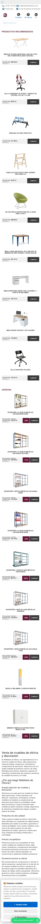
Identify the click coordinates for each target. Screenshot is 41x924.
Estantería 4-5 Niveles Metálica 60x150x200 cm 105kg (20, 452)
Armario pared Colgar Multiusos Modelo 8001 (20, 728)
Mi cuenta (28, 17)
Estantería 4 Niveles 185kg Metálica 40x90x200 (20, 610)
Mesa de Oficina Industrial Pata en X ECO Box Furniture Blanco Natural (20, 55)
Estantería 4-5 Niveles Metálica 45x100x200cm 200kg (20, 531)
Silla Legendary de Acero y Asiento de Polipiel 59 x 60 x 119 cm (20, 94)
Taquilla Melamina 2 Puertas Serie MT (20, 688)
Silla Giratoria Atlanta (20, 370)
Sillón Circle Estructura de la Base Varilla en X (20, 213)
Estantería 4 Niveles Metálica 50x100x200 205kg (20, 492)
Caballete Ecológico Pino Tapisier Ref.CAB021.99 (20, 173)
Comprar (33, 62)
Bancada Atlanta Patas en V (20, 133)
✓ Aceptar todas (20, 904)
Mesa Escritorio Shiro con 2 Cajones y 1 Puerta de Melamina (20, 291)
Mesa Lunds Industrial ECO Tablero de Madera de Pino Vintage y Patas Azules (20, 252)
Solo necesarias (20, 911)
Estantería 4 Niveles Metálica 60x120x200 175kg (20, 650)
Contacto (18, 17)
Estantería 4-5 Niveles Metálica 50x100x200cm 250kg (20, 413)
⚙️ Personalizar (21, 917)
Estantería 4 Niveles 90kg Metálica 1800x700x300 (20, 571)
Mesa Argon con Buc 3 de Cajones (21, 330)
